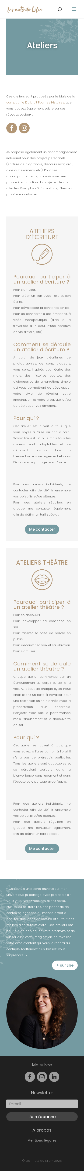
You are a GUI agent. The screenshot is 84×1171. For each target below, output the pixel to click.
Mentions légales (42, 1141)
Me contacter (42, 529)
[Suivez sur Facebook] (11, 128)
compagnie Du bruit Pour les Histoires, (36, 102)
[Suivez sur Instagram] (24, 128)
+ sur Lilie (65, 965)
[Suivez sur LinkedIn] (54, 1077)
